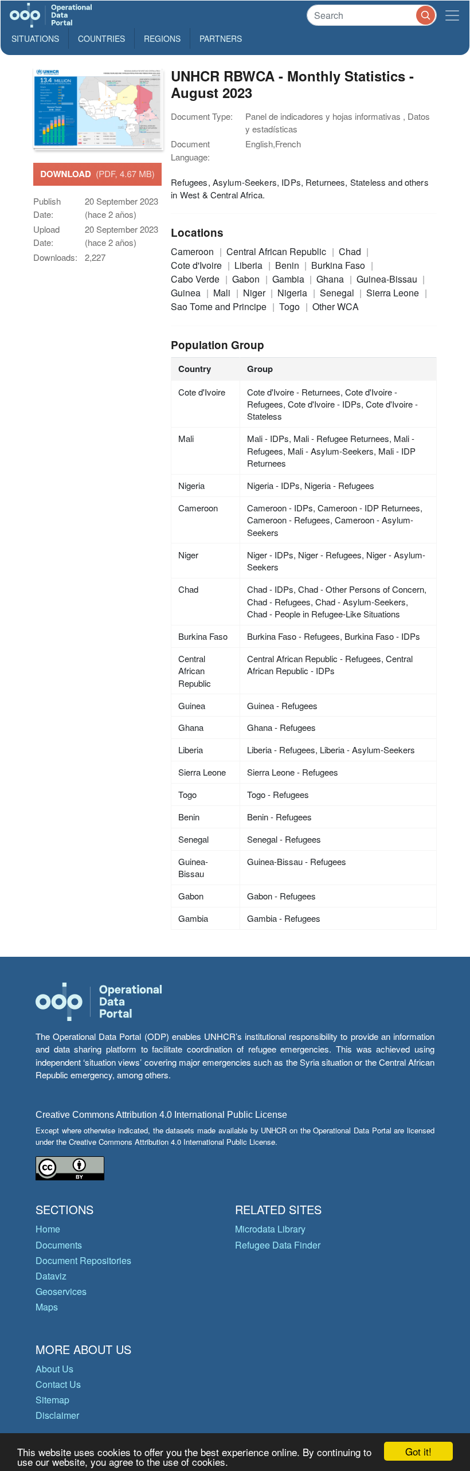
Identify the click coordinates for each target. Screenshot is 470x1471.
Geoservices (61, 1291)
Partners (220, 38)
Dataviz (51, 1275)
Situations (35, 38)
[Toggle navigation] (452, 15)
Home (48, 1228)
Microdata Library (270, 1228)
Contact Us (58, 1384)
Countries (101, 38)
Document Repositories (83, 1260)
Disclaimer (57, 1415)
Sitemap (52, 1399)
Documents (59, 1244)
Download (97, 173)
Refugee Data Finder (277, 1244)
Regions (162, 38)
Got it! (418, 1451)
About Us (54, 1368)
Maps (47, 1306)
